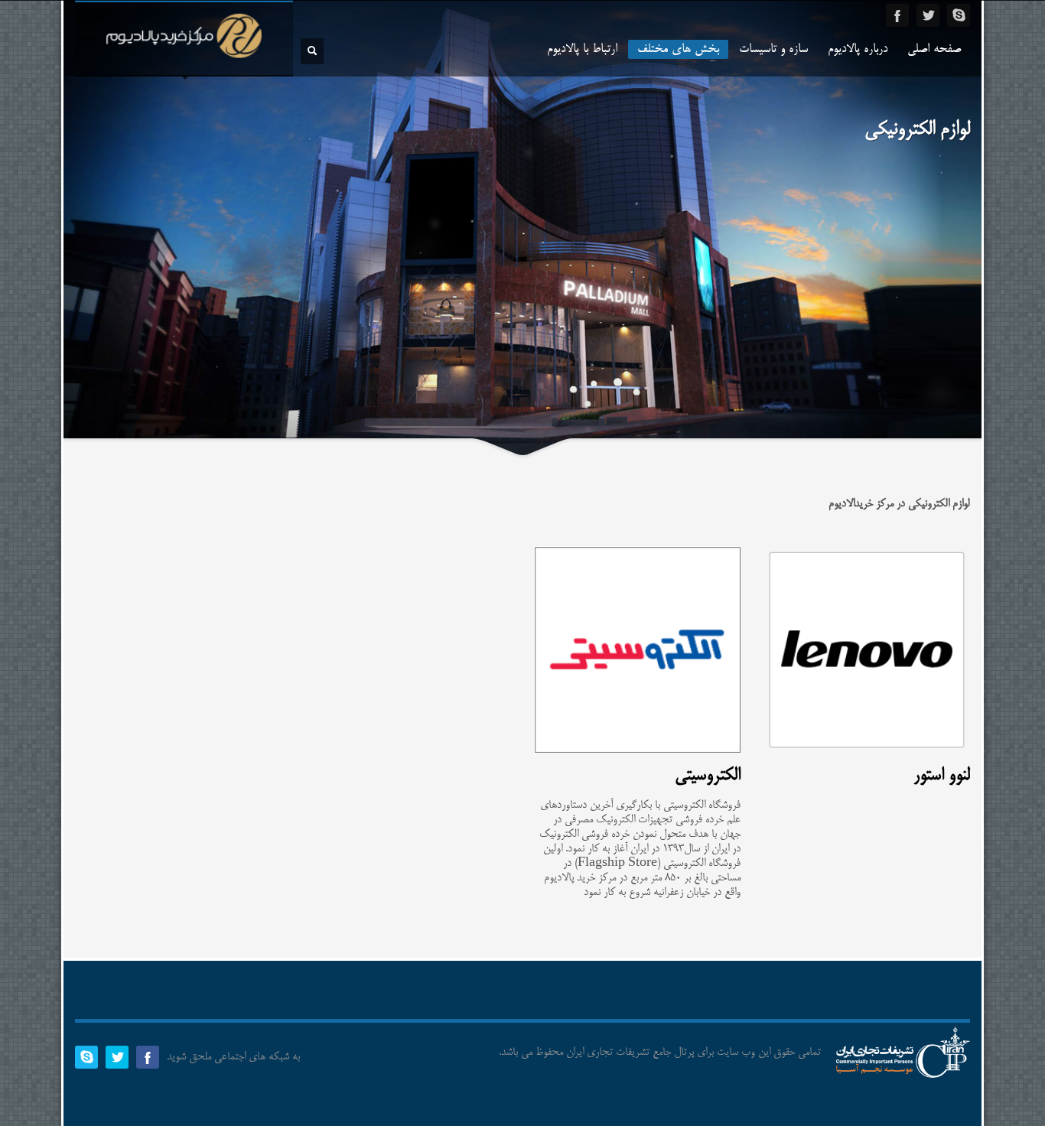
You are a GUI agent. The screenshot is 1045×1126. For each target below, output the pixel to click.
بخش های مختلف (682, 50)
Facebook (897, 15)
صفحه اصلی (934, 49)
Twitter (927, 15)
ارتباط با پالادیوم (582, 49)
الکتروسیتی (708, 775)
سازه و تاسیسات (773, 49)
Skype (958, 15)
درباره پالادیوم (857, 49)
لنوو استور (941, 775)
